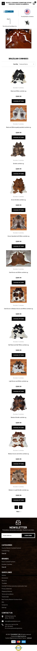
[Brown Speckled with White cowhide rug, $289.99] (18, 222)
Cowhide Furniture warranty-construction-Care (14, 586)
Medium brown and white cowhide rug (18, 453)
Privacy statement (7, 588)
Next (18, 511)
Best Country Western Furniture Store (12, 599)
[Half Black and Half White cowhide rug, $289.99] (18, 331)
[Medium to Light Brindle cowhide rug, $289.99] (18, 476)
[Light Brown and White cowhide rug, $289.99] (18, 367)
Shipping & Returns (7, 591)
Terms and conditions (7, 594)
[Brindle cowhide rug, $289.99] (18, 149)
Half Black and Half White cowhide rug (18, 345)
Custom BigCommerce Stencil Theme (15, 638)
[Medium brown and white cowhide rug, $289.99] (18, 440)
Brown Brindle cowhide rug (18, 200)
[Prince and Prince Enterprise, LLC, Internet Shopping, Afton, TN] (9, 13)
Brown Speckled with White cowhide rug (18, 236)
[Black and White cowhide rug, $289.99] (18, 77)
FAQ (3, 602)
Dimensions (5, 578)
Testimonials (5, 596)
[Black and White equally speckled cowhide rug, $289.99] (18, 113)
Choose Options (18, 101)
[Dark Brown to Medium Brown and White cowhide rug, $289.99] (18, 294)
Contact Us (5, 605)
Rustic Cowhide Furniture (8, 561)
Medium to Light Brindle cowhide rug (18, 490)
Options (4, 575)
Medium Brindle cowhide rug (18, 417)
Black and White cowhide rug (18, 91)
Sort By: (15, 64)
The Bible (4, 583)
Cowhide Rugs (5, 550)
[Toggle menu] (3, 3)
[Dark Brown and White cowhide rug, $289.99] (18, 258)
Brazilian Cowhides (7, 564)
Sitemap (4, 607)
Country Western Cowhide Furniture (11, 548)
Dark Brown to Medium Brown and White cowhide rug (18, 308)
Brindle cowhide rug (18, 163)
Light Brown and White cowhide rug (18, 381)
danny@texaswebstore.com (12, 621)
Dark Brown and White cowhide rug (18, 272)
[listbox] (26, 64)
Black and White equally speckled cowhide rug (18, 127)
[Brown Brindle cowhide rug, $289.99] (18, 186)
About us (4, 580)
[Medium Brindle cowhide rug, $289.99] (18, 403)
